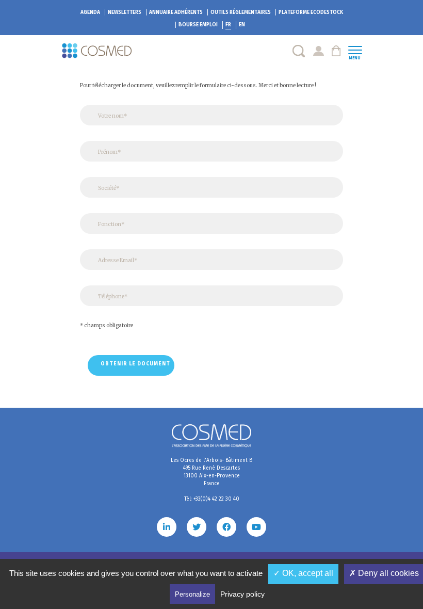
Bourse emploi (198, 25)
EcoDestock (311, 12)
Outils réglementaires (240, 12)
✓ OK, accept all (303, 573)
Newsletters (124, 12)
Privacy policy (242, 594)
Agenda (90, 12)
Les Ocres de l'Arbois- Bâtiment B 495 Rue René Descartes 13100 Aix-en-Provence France (211, 472)
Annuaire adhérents (176, 12)
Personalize (192, 594)
